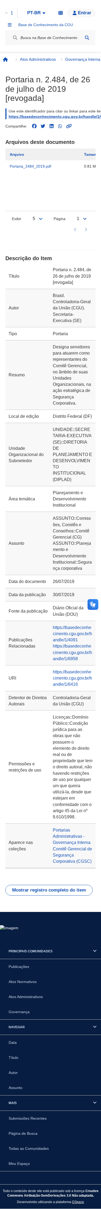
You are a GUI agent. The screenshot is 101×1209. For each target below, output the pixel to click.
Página (59, 219)
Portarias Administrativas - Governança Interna (71, 836)
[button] (81, 13)
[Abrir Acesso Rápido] (12, 13)
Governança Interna (82, 59)
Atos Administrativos (38, 59)
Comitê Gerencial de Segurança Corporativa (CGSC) (72, 855)
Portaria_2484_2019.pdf (30, 166)
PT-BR (34, 12)
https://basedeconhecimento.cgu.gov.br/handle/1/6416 (72, 678)
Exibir (16, 219)
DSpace (78, 1202)
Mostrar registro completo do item (49, 890)
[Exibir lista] (40, 218)
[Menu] (9, 24)
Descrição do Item (28, 258)
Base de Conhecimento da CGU (45, 25)
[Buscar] (87, 37)
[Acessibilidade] (60, 13)
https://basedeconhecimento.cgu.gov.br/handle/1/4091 (72, 633)
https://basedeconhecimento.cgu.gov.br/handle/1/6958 (72, 652)
